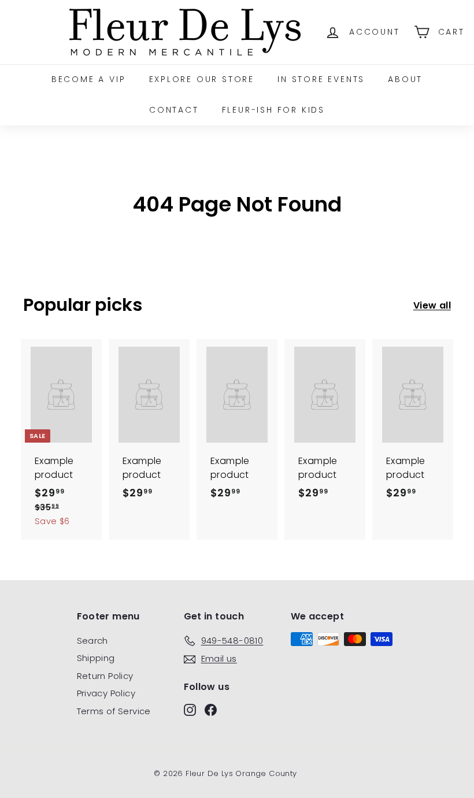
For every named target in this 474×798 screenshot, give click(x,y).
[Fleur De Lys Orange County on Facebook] (211, 709)
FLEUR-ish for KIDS (273, 110)
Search (92, 640)
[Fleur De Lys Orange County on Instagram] (190, 709)
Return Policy (105, 676)
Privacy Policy (106, 693)
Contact (174, 110)
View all (432, 305)
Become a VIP (88, 79)
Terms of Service (114, 711)
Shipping (96, 658)
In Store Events (321, 79)
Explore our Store (202, 79)
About (405, 79)
